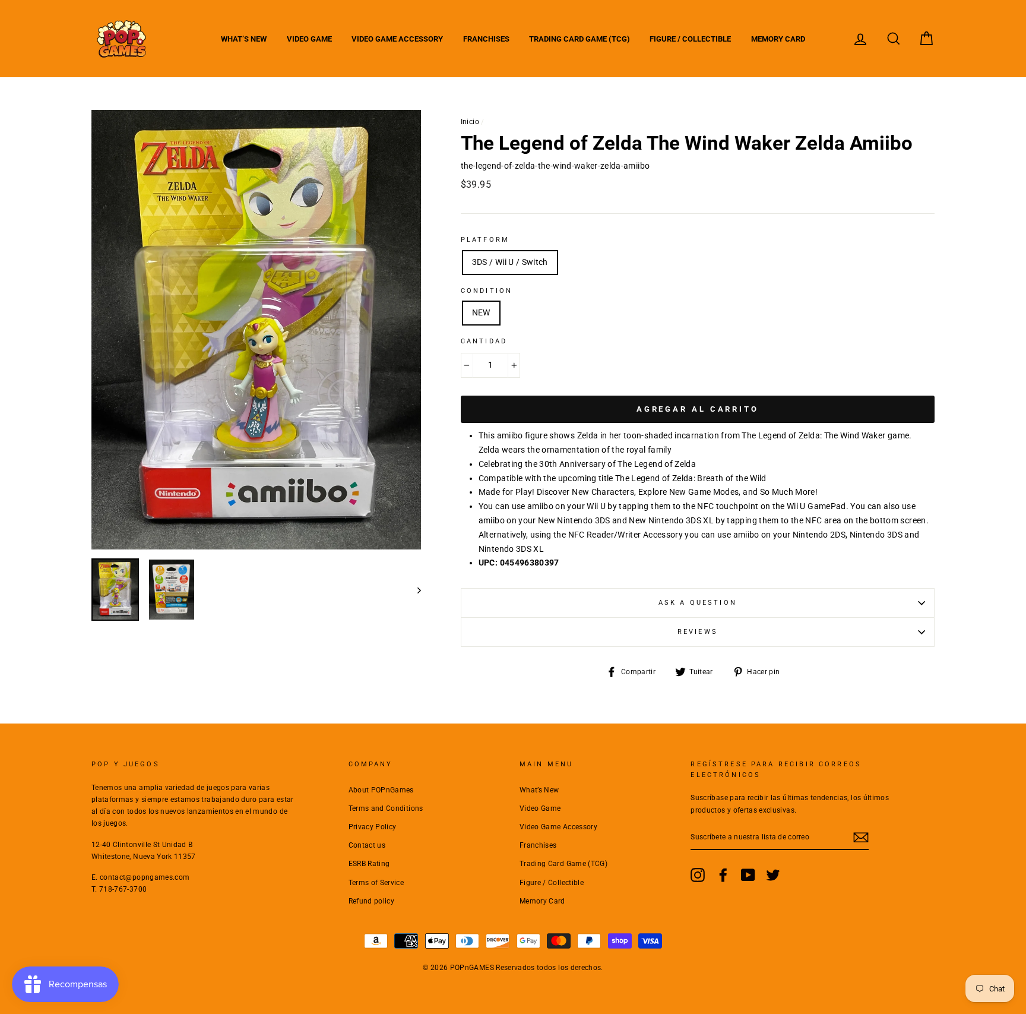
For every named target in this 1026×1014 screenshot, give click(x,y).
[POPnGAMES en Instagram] (698, 875)
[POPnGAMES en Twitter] (773, 875)
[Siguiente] (413, 589)
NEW (481, 312)
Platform (485, 240)
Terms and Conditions (386, 808)
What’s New (244, 38)
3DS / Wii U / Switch (510, 262)
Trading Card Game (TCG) (579, 38)
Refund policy (372, 901)
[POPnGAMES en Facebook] (723, 875)
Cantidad (484, 341)
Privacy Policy (373, 827)
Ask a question (697, 602)
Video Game (309, 38)
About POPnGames (381, 790)
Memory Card (778, 38)
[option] (256, 329)
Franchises (486, 38)
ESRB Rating (369, 864)
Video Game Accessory (397, 38)
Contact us (367, 845)
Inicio (470, 122)
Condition (486, 291)
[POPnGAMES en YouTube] (748, 875)
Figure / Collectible (690, 38)
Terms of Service (376, 883)
